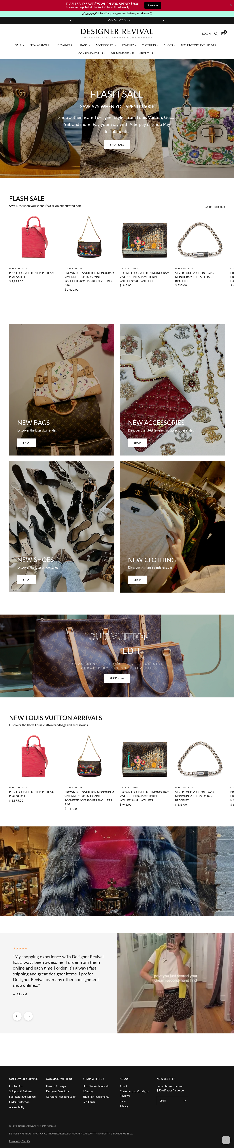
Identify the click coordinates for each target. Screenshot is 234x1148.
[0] (222, 33)
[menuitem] (19, 45)
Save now (152, 5)
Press (123, 1101)
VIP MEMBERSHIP (122, 53)
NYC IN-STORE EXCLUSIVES (198, 45)
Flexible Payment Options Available (115, 20)
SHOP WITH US (93, 1079)
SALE (18, 45)
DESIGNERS (64, 45)
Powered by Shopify (19, 1141)
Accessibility (16, 1107)
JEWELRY (128, 45)
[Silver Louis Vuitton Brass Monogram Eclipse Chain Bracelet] (200, 239)
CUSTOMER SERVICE (23, 1079)
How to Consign (56, 1086)
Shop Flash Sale (215, 206)
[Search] (216, 33)
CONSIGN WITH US (90, 53)
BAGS (83, 45)
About (123, 1086)
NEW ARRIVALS (39, 45)
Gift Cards (89, 1102)
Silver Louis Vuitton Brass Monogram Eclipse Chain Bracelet (194, 277)
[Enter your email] (184, 1100)
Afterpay (88, 1091)
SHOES (168, 45)
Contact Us (15, 1086)
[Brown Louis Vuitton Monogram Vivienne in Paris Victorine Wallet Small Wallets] (145, 239)
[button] (117, 144)
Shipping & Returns (20, 1091)
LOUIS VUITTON (18, 268)
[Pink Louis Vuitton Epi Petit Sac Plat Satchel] (34, 239)
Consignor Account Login (61, 1096)
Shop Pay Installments (96, 1096)
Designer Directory (57, 1091)
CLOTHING (149, 45)
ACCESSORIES (104, 45)
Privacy (124, 1106)
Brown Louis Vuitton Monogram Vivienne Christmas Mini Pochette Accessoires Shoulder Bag (89, 279)
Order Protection (19, 1102)
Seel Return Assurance (22, 1096)
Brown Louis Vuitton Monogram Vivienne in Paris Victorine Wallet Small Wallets (144, 277)
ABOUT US (146, 53)
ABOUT (125, 1079)
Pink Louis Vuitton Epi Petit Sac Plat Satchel (32, 275)
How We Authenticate (96, 1086)
